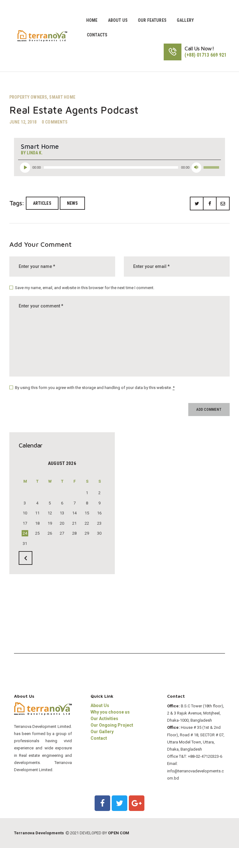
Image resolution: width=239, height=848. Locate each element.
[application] (119, 166)
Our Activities (104, 718)
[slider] (212, 166)
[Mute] (196, 167)
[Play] (25, 167)
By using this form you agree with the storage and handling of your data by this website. (95, 387)
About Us (100, 705)
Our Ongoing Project (112, 725)
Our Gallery (102, 731)
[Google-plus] (136, 803)
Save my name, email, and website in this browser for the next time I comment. (84, 287)
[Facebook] (102, 803)
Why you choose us (110, 712)
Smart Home (62, 97)
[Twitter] (119, 803)
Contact (99, 738)
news (72, 203)
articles (42, 203)
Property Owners (28, 97)
